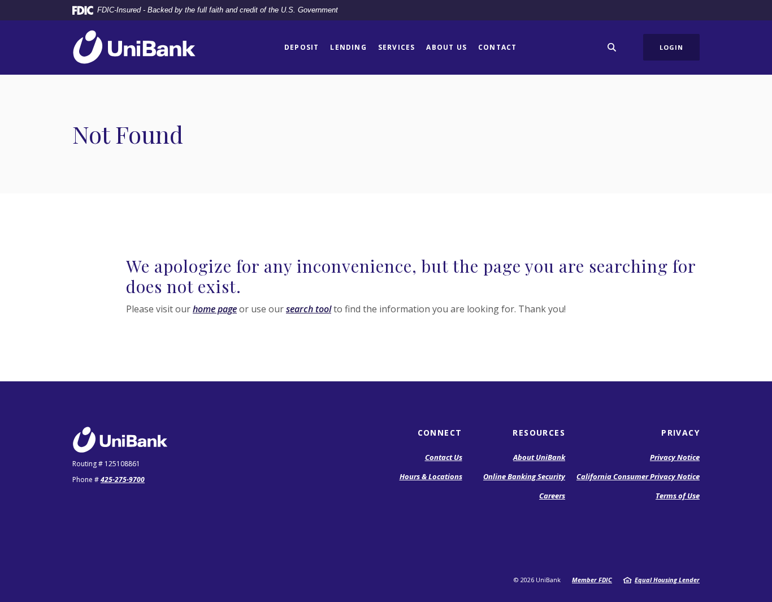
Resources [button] (539, 432)
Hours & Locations (431, 476)
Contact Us (443, 457)
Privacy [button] (680, 432)
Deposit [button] (301, 47)
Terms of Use (678, 496)
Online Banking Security (524, 476)
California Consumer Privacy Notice (638, 476)
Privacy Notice (675, 457)
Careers (552, 496)
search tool (308, 309)
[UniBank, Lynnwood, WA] (134, 47)
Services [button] (396, 47)
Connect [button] (440, 432)
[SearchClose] (612, 47)
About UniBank (539, 457)
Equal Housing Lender (667, 579)
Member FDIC (592, 579)
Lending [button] (348, 47)
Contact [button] (497, 47)
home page (215, 309)
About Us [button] (446, 47)
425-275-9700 (123, 479)
